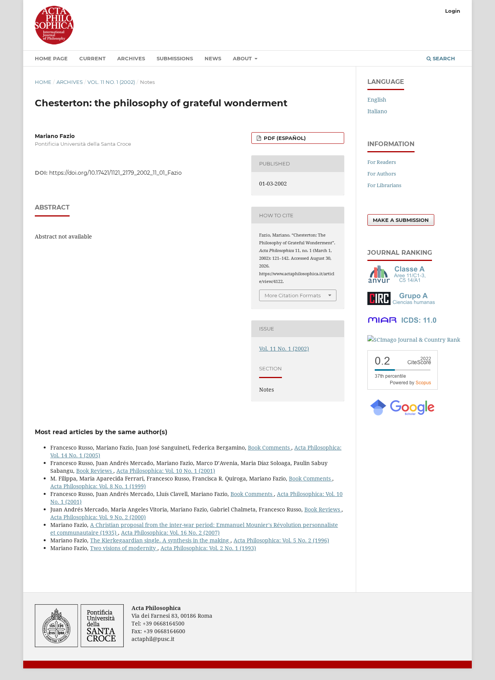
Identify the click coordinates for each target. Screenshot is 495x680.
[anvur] (398, 281)
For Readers (381, 161)
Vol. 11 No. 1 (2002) (111, 82)
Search (443, 58)
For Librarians (384, 185)
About (243, 58)
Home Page (51, 58)
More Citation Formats (293, 295)
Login (452, 11)
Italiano (377, 111)
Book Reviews (94, 470)
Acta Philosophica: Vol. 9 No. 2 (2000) (98, 517)
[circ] (402, 303)
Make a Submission (401, 220)
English (376, 99)
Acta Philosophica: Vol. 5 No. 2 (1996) (281, 540)
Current (92, 58)
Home (43, 82)
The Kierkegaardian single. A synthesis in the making (160, 540)
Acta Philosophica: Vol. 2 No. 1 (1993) (208, 548)
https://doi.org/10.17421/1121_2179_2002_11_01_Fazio (115, 172)
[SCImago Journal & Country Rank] (413, 339)
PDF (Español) (284, 138)
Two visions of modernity (123, 548)
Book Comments (269, 447)
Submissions (175, 58)
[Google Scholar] (401, 414)
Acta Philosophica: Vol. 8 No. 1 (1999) (98, 486)
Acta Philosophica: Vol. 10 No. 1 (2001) (165, 470)
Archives (131, 58)
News (213, 58)
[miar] (402, 324)
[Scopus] (402, 387)
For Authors (381, 173)
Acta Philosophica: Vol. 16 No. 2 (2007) (170, 532)
